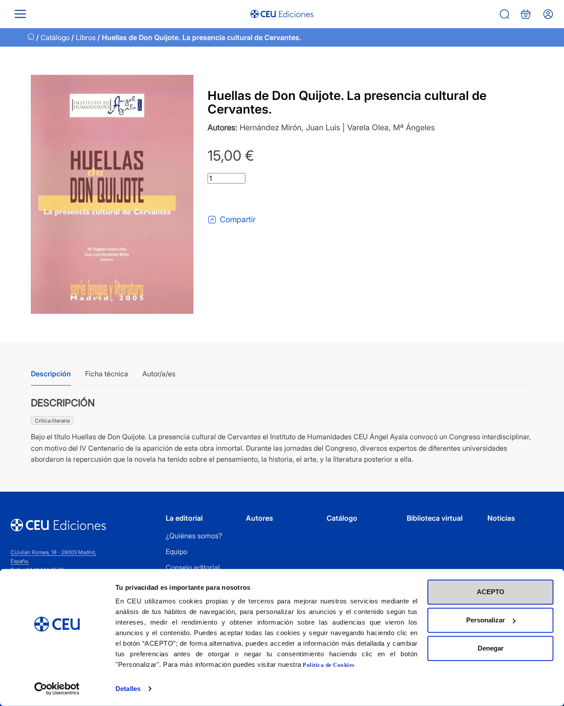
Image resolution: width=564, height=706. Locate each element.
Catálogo (55, 37)
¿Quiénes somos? (194, 535)
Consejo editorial (193, 567)
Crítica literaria (52, 420)
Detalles (128, 688)
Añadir (244, 199)
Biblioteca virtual (435, 518)
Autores (259, 518)
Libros (86, 37)
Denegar (491, 648)
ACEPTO (491, 592)
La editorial (184, 518)
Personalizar (485, 620)
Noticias (501, 518)
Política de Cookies (329, 665)
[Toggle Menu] (20, 14)
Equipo (176, 551)
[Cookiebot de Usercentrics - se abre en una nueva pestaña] (57, 688)
